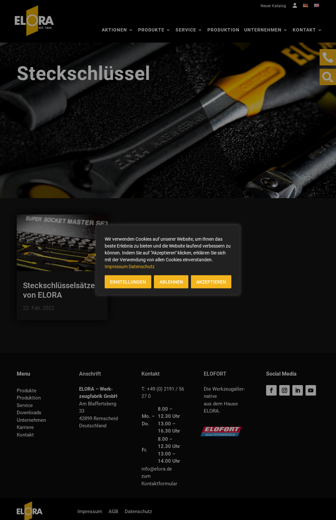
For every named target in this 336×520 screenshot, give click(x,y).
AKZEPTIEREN (211, 282)
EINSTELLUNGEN (128, 282)
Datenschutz (142, 266)
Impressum (116, 266)
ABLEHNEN (171, 282)
